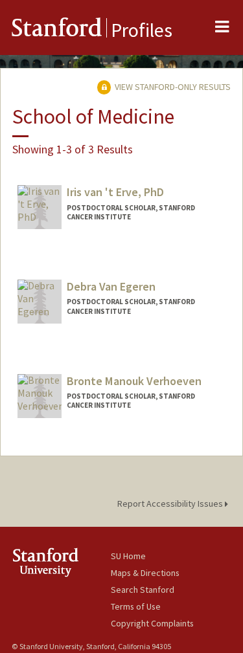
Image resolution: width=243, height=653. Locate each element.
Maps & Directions (145, 573)
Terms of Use (136, 606)
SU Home (128, 556)
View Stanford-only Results (172, 87)
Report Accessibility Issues (171, 503)
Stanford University (61, 562)
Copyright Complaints (152, 623)
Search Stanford (142, 589)
